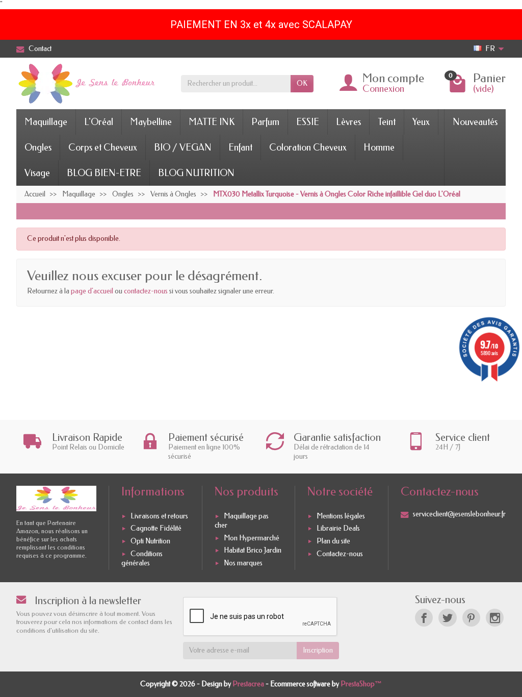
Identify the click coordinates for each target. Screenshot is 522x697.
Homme (379, 147)
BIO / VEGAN (183, 147)
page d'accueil (92, 291)
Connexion (383, 88)
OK (302, 83)
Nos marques (243, 563)
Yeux (421, 122)
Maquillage (45, 122)
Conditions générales (142, 558)
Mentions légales (341, 516)
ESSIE (307, 122)
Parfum (265, 122)
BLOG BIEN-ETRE (104, 173)
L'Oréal (98, 122)
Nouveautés (475, 122)
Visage (37, 173)
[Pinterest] (471, 618)
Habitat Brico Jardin (252, 550)
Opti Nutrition (150, 541)
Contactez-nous (340, 554)
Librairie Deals (338, 529)
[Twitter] (447, 618)
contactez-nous (146, 291)
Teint (387, 122)
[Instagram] (495, 618)
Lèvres (348, 122)
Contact (40, 48)
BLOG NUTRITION (196, 173)
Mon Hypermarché (251, 538)
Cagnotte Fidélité (155, 529)
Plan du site (333, 541)
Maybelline (151, 122)
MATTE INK (211, 122)
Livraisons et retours (159, 516)
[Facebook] (424, 618)
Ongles (37, 147)
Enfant (240, 147)
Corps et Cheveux (102, 147)
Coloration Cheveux (308, 147)
